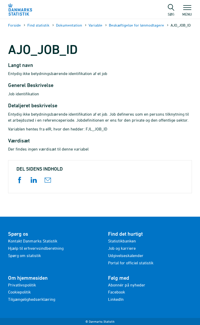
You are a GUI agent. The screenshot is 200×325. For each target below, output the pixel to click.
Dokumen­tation (69, 25)
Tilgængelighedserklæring (31, 299)
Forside (14, 25)
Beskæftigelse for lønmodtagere (136, 25)
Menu (187, 14)
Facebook (116, 292)
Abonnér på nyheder (126, 285)
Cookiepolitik (19, 292)
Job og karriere (122, 248)
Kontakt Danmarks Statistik (32, 241)
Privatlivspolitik (22, 285)
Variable (95, 25)
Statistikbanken (122, 241)
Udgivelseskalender (125, 255)
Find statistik (38, 25)
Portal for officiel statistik (130, 262)
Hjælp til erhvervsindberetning (36, 248)
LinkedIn (116, 299)
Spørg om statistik (24, 255)
